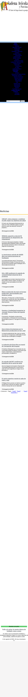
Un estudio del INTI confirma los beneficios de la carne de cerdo (12, 362)
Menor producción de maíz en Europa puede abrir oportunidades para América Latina (14, 293)
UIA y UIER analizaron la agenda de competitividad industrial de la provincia (13, 274)
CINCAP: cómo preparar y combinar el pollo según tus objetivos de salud (14, 219)
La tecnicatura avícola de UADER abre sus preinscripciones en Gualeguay (12, 256)
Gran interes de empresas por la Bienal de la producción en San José (13, 330)
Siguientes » (14, 392)
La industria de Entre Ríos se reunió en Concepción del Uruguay (13, 345)
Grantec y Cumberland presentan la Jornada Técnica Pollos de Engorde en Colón (13, 312)
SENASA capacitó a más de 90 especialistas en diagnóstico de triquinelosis (12, 237)
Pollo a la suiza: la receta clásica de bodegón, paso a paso (14, 630)
